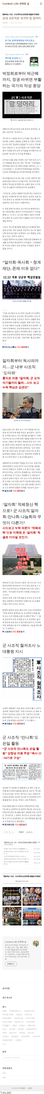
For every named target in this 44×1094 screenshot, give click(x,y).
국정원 (22, 1033)
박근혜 (31, 1033)
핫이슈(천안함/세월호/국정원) (27, 842)
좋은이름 (32, 1025)
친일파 (21, 1029)
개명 (5, 1011)
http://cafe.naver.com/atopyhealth (19, 37)
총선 (15, 1025)
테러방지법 (19, 1018)
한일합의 (15, 1036)
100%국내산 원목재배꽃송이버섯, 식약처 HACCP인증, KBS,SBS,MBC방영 (21, 45)
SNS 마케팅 (7, 1022)
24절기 (6, 1036)
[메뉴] (41, 4)
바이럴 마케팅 (8, 1014)
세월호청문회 (8, 1040)
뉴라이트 (37, 1036)
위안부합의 (26, 1036)
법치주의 (13, 1033)
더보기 (4, 1044)
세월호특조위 (32, 1029)
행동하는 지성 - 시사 (10, 842)
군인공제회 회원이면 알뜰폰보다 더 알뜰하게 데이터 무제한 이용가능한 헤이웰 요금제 (14, 62)
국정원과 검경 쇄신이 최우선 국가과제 (15, 859)
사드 (5, 1029)
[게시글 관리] (12, 832)
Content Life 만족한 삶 (15, 3)
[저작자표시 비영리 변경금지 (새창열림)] (29, 832)
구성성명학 (31, 1022)
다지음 (12, 1029)
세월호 (19, 1040)
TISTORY (22, 1088)
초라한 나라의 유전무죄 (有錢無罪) (14, 849)
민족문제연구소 (15, 1011)
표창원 (19, 1014)
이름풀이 (6, 1025)
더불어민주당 (30, 1011)
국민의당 (29, 1014)
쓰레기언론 (31, 1018)
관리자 (30, 1088)
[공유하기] (9, 832)
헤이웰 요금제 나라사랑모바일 (14, 58)
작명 (5, 1033)
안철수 (22, 1025)
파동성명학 (7, 1018)
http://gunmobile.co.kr (14, 54)
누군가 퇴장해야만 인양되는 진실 (14, 856)
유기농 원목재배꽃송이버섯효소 (20, 40)
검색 (39, 1057)
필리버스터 (19, 1022)
